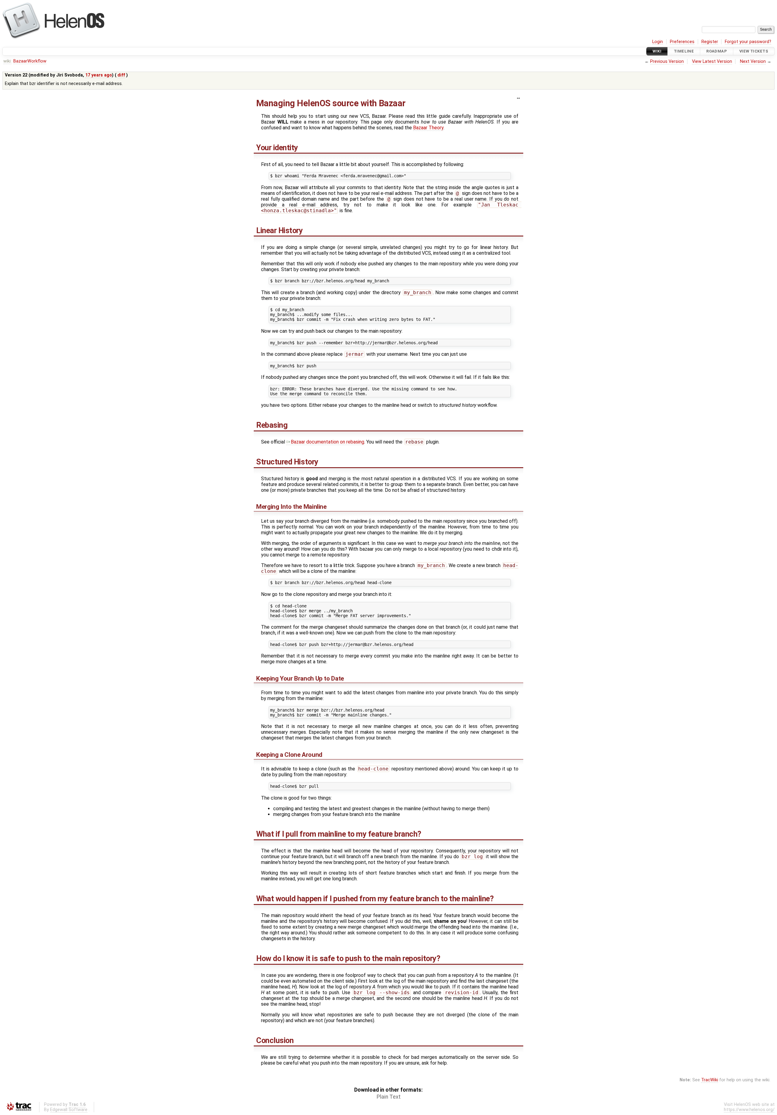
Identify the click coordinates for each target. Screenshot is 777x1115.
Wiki (657, 51)
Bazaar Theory (428, 128)
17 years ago (98, 75)
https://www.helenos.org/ (749, 1109)
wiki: (7, 61)
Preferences (682, 41)
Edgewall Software (68, 1109)
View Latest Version (712, 61)
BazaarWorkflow (29, 61)
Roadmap (716, 51)
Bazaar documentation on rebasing (327, 442)
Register (709, 41)
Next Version (753, 61)
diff (121, 75)
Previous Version (667, 61)
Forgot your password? (748, 41)
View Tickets (753, 51)
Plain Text (389, 1097)
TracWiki (709, 1080)
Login (657, 41)
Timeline (684, 51)
